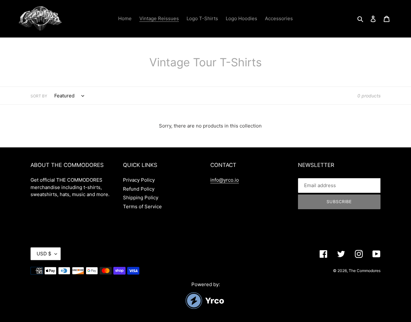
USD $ (44, 254)
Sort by (39, 96)
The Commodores (364, 270)
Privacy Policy (139, 180)
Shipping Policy (140, 197)
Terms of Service (142, 206)
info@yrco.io (224, 180)
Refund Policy (138, 189)
